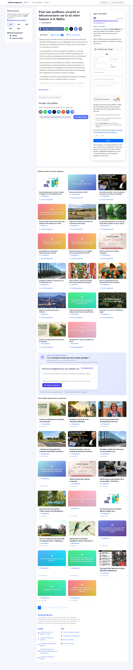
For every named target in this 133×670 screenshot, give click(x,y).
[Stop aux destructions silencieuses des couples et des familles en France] (52, 217)
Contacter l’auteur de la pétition (50, 97)
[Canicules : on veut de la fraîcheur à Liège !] (112, 306)
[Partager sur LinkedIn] (68, 112)
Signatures (58, 35)
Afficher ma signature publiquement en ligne (108, 115)
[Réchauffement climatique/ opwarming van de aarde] (52, 247)
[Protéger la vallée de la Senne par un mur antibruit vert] (52, 276)
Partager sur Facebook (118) (53, 29)
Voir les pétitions (37, 2)
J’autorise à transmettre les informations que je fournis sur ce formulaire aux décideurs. (109, 124)
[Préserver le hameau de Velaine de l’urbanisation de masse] (82, 217)
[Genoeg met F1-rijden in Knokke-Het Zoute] (82, 335)
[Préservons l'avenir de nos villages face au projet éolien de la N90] (82, 247)
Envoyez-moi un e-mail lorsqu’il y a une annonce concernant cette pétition (108, 119)
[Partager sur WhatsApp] (66, 29)
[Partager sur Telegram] (59, 112)
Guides (40, 629)
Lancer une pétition (117, 2)
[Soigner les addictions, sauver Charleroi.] (52, 306)
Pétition (45, 35)
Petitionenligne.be (15, 2)
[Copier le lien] (80, 29)
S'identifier (104, 2)
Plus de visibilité (74, 35)
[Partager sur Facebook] (50, 112)
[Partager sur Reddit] (63, 112)
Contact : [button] (47, 2)
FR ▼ (28, 2)
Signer (108, 141)
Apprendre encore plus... (18, 20)
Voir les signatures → (99, 23)
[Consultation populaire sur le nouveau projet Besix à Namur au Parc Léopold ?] (112, 217)
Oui (97, 136)
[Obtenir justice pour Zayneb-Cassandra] (112, 247)
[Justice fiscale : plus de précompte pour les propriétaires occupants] (82, 276)
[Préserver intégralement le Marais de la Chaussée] (52, 335)
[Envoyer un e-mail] (76, 29)
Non (103, 136)
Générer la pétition (53, 385)
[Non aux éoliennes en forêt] (82, 187)
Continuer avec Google (105, 49)
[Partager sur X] (71, 29)
